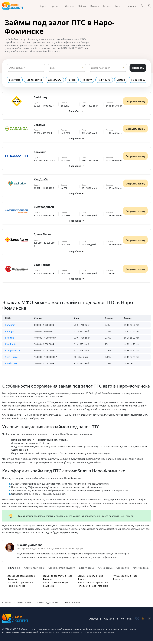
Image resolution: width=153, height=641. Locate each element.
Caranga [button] (9, 331)
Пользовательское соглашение (98, 632)
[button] (76, 111)
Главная (6, 602)
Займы (82, 5)
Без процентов (34, 79)
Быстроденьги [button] (12, 350)
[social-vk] (137, 618)
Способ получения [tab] (34, 567)
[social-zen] (149, 618)
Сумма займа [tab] (105, 567)
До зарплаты (54, 79)
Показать (138, 67)
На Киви (72, 79)
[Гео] (141, 5)
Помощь (131, 5)
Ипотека (69, 5)
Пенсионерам (138, 79)
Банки (118, 5)
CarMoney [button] (10, 324)
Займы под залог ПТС (48, 602)
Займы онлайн (24, 602)
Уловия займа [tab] (86, 567)
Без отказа (14, 79)
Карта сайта (111, 618)
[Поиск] (149, 5)
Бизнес (107, 5)
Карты (43, 5)
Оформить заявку (135, 101)
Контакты (126, 618)
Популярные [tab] (13, 567)
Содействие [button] (11, 363)
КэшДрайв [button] (10, 344)
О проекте (95, 618)
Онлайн (121, 79)
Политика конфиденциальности (65, 632)
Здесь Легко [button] (11, 357)
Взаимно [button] (9, 337)
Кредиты (56, 5)
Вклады (94, 5)
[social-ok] (143, 618)
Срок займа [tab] (122, 567)
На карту (87, 79)
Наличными (104, 79)
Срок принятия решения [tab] (61, 567)
